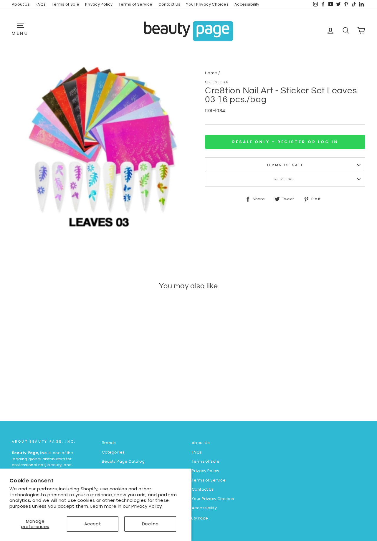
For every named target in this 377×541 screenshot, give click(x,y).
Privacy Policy (146, 506)
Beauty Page (196, 518)
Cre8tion (217, 82)
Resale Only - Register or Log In (285, 142)
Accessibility (246, 4)
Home (211, 72)
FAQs (41, 4)
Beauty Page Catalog (123, 461)
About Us (21, 4)
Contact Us (169, 4)
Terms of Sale (66, 4)
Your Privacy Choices (207, 4)
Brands (109, 442)
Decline (150, 524)
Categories (113, 452)
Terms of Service (136, 4)
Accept (92, 524)
